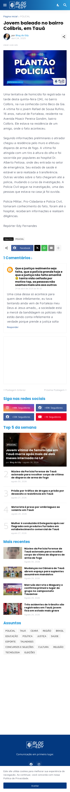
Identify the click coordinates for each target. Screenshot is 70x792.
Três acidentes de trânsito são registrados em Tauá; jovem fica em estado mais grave (44, 607)
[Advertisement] (35, 694)
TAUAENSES (26, 641)
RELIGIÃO (58, 646)
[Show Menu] (4, 5)
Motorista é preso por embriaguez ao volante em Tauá (35, 508)
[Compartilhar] (64, 36)
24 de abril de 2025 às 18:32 (28, 288)
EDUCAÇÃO (11, 636)
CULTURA (43, 646)
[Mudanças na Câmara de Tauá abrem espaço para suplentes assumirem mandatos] (12, 572)
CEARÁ (34, 630)
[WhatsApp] (44, 248)
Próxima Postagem (54, 389)
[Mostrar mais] (58, 248)
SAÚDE (54, 636)
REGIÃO (47, 630)
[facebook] (31, 764)
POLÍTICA (27, 636)
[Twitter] (37, 248)
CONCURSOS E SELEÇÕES (19, 646)
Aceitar (35, 785)
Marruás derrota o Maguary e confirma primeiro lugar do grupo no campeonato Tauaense (43, 589)
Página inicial (10, 16)
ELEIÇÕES (29, 652)
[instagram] (39, 764)
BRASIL (60, 630)
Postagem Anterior (15, 389)
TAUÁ (23, 630)
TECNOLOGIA (12, 652)
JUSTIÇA (41, 636)
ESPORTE (10, 641)
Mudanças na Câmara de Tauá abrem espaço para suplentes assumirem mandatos (44, 571)
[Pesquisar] (65, 5)
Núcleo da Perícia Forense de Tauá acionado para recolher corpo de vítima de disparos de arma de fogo (37, 474)
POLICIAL (25, 16)
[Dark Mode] (58, 5)
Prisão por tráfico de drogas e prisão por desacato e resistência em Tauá (37, 492)
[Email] (51, 248)
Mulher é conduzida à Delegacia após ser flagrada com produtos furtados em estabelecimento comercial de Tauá (37, 526)
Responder (13, 327)
